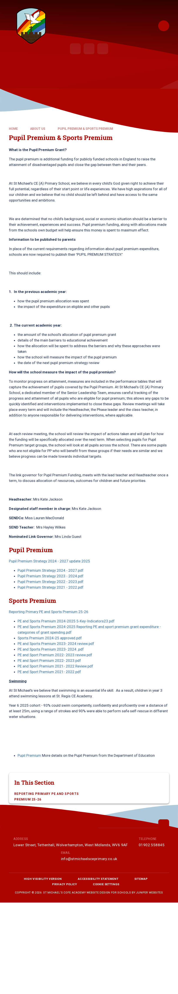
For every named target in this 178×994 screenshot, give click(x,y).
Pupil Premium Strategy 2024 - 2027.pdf (51, 570)
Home (13, 128)
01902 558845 (152, 845)
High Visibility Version (43, 878)
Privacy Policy (64, 884)
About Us (37, 128)
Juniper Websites (149, 892)
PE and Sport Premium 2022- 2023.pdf (49, 660)
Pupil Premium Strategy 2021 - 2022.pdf (51, 587)
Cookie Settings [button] (106, 884)
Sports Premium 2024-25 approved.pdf (50, 638)
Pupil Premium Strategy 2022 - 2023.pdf (51, 581)
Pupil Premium (29, 755)
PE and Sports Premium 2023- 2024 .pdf (51, 649)
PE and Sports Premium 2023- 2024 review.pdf (56, 643)
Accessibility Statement (98, 878)
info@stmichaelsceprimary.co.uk (89, 859)
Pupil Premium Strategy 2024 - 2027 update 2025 (49, 561)
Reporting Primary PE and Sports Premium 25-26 (48, 612)
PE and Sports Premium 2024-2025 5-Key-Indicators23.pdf (66, 621)
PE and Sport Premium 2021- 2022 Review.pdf (55, 666)
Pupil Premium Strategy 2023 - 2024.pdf (51, 576)
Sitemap (141, 878)
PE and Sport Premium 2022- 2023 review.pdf (55, 655)
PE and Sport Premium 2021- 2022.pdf (49, 672)
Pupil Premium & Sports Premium (85, 128)
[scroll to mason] (163, 824)
